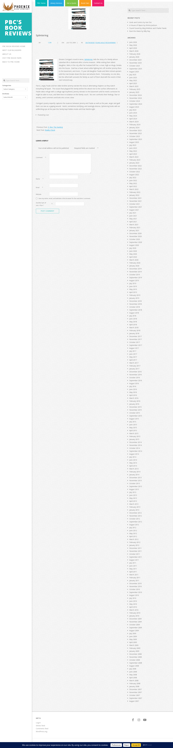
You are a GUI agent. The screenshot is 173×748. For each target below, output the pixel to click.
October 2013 (134, 483)
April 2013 (133, 501)
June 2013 (133, 495)
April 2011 (133, 572)
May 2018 (133, 322)
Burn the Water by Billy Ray (139, 31)
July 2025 (132, 74)
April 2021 (133, 222)
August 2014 (134, 454)
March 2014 (133, 469)
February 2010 (134, 613)
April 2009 (133, 642)
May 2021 (133, 219)
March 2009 (133, 645)
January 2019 (134, 298)
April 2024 (133, 119)
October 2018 (134, 307)
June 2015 (133, 424)
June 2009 (133, 636)
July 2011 (132, 563)
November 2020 (135, 236)
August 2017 (134, 348)
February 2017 (134, 366)
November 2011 (135, 551)
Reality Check (50, 130)
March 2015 (133, 433)
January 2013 (134, 510)
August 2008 (134, 666)
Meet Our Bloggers (11, 50)
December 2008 (135, 654)
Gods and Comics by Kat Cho (140, 22)
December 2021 (135, 198)
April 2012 (133, 536)
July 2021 (132, 213)
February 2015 (134, 436)
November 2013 (135, 480)
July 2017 (132, 351)
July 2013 (132, 492)
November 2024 (135, 98)
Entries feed (40, 725)
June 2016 (133, 389)
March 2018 (133, 327)
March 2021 (133, 224)
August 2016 (134, 383)
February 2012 (134, 542)
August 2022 (134, 174)
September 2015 (135, 416)
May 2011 (133, 569)
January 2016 (134, 404)
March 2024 (133, 121)
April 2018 (133, 324)
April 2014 (133, 466)
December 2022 (135, 166)
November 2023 (135, 133)
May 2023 (133, 151)
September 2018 (135, 310)
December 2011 (135, 548)
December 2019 (135, 269)
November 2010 (135, 586)
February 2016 (134, 401)
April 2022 (133, 186)
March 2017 (133, 363)
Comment (41, 157)
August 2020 (134, 245)
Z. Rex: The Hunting (55, 127)
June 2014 (133, 460)
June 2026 (133, 42)
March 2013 (133, 504)
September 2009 (135, 627)
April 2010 (133, 607)
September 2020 (135, 242)
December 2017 (135, 336)
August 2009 (134, 630)
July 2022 (132, 177)
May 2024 (133, 116)
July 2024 (132, 110)
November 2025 (135, 63)
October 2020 (134, 239)
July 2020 (132, 248)
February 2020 (134, 263)
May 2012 (133, 533)
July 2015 (132, 422)
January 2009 (134, 651)
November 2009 (135, 622)
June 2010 (133, 601)
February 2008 (134, 683)
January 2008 (134, 686)
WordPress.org (41, 731)
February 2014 (134, 472)
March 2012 (133, 539)
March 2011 (133, 575)
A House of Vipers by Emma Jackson (143, 25)
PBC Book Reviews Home (13, 46)
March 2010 (133, 610)
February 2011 (134, 577)
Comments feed (42, 728)
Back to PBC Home (11, 62)
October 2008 (134, 660)
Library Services (56, 3)
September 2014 (135, 451)
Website (38, 194)
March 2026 (133, 51)
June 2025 (133, 77)
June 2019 (133, 286)
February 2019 (134, 295)
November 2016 (135, 374)
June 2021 (133, 216)
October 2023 (134, 136)
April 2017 (133, 360)
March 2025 (133, 86)
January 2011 (134, 580)
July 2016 (132, 386)
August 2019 (134, 280)
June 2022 (133, 180)
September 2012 (135, 522)
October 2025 (134, 66)
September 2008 (135, 663)
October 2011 (134, 554)
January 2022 (134, 195)
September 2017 (135, 345)
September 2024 (135, 104)
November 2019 (135, 272)
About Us (6, 54)
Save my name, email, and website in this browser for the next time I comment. (64, 198)
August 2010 (134, 595)
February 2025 (134, 89)
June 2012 (133, 530)
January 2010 (134, 616)
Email (39, 187)
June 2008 (133, 672)
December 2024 (135, 95)
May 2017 (133, 357)
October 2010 (134, 589)
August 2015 (134, 419)
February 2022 (134, 192)
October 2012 (134, 519)
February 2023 (134, 160)
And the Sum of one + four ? (41, 204)
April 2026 (133, 48)
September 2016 (135, 380)
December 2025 (135, 60)
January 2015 (134, 439)
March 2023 (133, 157)
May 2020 (133, 254)
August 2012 (134, 524)
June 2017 (133, 354)
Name (39, 179)
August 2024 (134, 107)
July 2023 (132, 145)
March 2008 (133, 680)
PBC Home (41, 3)
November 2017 (135, 339)
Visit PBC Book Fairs (11, 58)
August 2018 (134, 313)
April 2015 (133, 430)
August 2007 (134, 701)
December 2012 (135, 513)
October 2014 (134, 448)
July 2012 (132, 527)
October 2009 (134, 625)
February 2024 (134, 124)
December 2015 (135, 407)
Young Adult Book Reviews (105, 43)
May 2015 (133, 427)
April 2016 (133, 395)
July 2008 (132, 669)
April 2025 (133, 83)
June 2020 (133, 251)
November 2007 (135, 692)
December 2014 (135, 442)
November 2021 (135, 201)
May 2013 (133, 498)
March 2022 (133, 189)
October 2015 (134, 413)
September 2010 (135, 592)
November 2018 (135, 304)
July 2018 (132, 316)
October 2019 (134, 274)
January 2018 (134, 333)
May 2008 (133, 675)
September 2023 (135, 139)
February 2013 (134, 507)
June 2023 (133, 148)
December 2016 (135, 372)
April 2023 (133, 154)
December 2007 (135, 689)
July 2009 (132, 633)
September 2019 (135, 277)
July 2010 (132, 598)
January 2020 (134, 266)
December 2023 (135, 130)
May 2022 (133, 183)
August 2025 (134, 71)
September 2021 (135, 207)
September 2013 (135, 486)
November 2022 (135, 169)
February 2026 (134, 54)
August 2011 (134, 560)
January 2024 (134, 127)
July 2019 (132, 283)
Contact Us (98, 3)
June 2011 (133, 566)
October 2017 (134, 342)
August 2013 (134, 489)
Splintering (88, 59)
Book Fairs (85, 3)
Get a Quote (71, 3)
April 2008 (133, 677)
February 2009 (134, 648)
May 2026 (133, 45)
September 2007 (135, 698)
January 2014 (134, 474)
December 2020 (135, 233)
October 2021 (134, 204)
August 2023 (134, 142)
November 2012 (135, 516)
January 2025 (134, 92)
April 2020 (133, 257)
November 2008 (135, 657)
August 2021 (134, 210)
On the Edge (90, 43)
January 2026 (134, 57)
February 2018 (134, 330)
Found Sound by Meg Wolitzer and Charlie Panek (147, 28)
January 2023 (134, 163)
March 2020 (133, 260)
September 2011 (135, 557)
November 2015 (135, 410)
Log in (38, 723)
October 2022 (134, 171)
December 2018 (135, 301)
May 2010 (133, 604)
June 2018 (133, 319)
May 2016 (133, 392)
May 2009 (133, 639)
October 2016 (134, 377)
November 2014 (135, 445)
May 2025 (133, 80)
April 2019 (133, 292)
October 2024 (134, 101)
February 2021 (134, 227)
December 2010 (135, 583)
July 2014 (132, 457)
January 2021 (134, 230)
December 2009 (135, 619)
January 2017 (134, 369)
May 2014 (133, 463)
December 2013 (135, 477)
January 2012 (134, 545)
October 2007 (134, 695)
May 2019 (133, 289)
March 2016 (133, 398)
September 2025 (135, 69)
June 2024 (133, 113)
